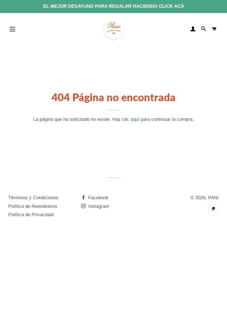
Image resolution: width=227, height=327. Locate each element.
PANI (213, 197)
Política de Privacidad (30, 214)
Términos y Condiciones (33, 197)
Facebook (98, 197)
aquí (135, 119)
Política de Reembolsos (32, 206)
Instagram (98, 206)
